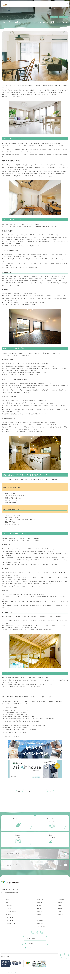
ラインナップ (9, 914)
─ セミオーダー (9, 920)
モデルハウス (40, 899)
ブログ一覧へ (27, 791)
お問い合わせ (61, 899)
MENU (61, 3)
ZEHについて (61, 914)
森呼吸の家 (39, 902)
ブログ (38, 917)
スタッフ (60, 911)
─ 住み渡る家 (9, 908)
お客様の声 (39, 911)
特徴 (7, 902)
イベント (39, 908)
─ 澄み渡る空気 (9, 905)
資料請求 (60, 902)
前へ (19, 791)
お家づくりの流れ (41, 926)
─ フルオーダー (9, 917)
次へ (51, 791)
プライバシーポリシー (5, 956)
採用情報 (60, 908)
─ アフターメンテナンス (11, 911)
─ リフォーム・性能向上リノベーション (15, 923)
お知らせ (39, 914)
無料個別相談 (40, 923)
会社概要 (60, 905)
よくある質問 (40, 920)
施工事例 (39, 905)
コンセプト (8, 899)
